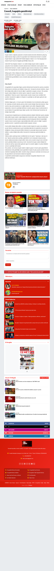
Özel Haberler (13, 8)
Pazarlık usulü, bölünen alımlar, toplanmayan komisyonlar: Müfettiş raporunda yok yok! (36, 209)
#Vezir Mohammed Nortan (39, 14)
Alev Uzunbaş (15, 285)
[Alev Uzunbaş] (8, 286)
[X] (22, 464)
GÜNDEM (3, 5)
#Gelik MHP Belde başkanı (16, 17)
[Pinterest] (25, 464)
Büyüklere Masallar (17, 291)
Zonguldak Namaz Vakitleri (13, 472)
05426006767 (28, 455)
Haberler (6, 8)
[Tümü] (48, 276)
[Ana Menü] (48, 1)
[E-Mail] (14, 187)
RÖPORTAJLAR (37, 5)
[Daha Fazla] (13, 51)
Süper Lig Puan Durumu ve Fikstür (14, 475)
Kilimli (48, 482)
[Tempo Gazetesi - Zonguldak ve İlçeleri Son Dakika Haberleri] (9, 1)
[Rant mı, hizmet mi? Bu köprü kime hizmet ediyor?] (15, 219)
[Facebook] (20, 464)
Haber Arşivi (31, 477)
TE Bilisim (15, 184)
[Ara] (46, 1)
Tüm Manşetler (32, 475)
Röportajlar (29, 482)
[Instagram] (27, 464)
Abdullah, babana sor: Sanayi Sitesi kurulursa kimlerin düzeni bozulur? (28, 287)
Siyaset (17, 482)
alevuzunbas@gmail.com (28, 458)
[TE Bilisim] (8, 185)
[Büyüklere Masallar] (8, 292)
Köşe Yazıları (12, 482)
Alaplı (45, 482)
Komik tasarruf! (15, 293)
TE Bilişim (30, 485)
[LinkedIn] (29, 464)
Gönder (8, 264)
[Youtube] (32, 464)
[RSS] (34, 464)
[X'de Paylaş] (8, 51)
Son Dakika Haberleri (11, 477)
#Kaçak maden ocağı (27, 14)
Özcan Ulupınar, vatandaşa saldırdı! (14, 207)
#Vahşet (19, 14)
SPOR (43, 5)
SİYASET (20, 5)
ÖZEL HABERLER (27, 5)
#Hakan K (6, 17)
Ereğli (42, 482)
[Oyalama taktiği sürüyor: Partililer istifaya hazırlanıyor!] (38, 236)
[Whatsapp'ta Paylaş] (10, 51)
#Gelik (14, 14)
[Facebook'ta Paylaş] (6, 51)
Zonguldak (37, 482)
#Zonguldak (7, 14)
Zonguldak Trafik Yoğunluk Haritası (36, 472)
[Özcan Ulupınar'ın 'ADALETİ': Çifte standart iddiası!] (38, 219)
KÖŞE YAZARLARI (11, 5)
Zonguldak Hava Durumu (34, 470)
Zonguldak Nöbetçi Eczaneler (13, 470)
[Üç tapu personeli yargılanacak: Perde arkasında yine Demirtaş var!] (15, 236)
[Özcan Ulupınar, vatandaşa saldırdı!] (15, 200)
